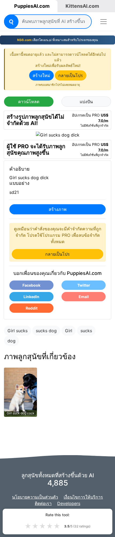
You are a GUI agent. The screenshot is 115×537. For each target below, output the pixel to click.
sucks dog (46, 330)
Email (84, 296)
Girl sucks (17, 330)
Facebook (31, 285)
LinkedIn (31, 296)
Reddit (31, 308)
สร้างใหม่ (41, 75)
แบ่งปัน (86, 101)
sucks (86, 330)
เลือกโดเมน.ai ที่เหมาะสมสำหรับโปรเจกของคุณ (57, 40)
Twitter (83, 285)
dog (11, 340)
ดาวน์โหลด (28, 101)
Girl (68, 330)
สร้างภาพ (58, 209)
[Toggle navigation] (103, 21)
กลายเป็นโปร (70, 75)
